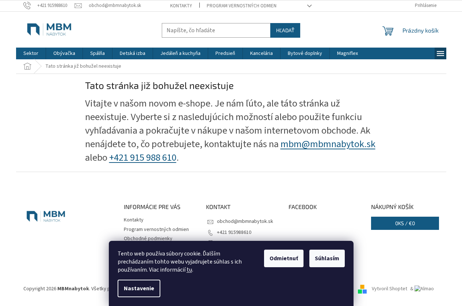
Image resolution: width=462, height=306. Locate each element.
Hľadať (285, 30)
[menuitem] (31, 53)
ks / (405, 223)
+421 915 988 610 (142, 158)
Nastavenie (139, 288)
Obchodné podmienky (148, 238)
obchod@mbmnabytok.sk (245, 221)
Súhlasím (327, 258)
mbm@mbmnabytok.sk (327, 144)
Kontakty (181, 6)
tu (189, 270)
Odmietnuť (284, 258)
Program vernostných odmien (241, 6)
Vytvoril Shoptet (389, 288)
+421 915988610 (234, 232)
